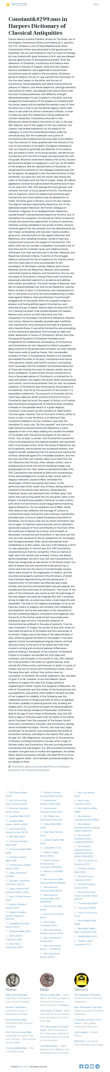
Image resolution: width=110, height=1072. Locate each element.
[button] (96, 4)
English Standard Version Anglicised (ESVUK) (16, 915)
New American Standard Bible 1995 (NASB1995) (50, 898)
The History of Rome (51, 1010)
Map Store (79, 1041)
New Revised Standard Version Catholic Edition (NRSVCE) (87, 827)
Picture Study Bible (16, 1019)
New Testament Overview (88, 1007)
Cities (16, 1042)
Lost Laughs (81, 1032)
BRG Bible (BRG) (17, 836)
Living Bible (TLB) (52, 847)
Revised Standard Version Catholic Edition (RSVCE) (86, 895)
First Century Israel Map (18, 1032)
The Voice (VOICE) (87, 908)
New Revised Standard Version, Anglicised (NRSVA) (83, 838)
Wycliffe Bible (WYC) (87, 936)
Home (11, 989)
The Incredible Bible (16, 1048)
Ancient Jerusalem (16, 1007)
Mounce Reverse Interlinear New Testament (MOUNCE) (51, 863)
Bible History (24, 1067)
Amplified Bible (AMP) (19, 816)
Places (65, 1005)
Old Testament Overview (87, 994)
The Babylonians (49, 1046)
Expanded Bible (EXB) (20, 931)
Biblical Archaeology (17, 994)
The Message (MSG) (88, 903)
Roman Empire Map (50, 994)
